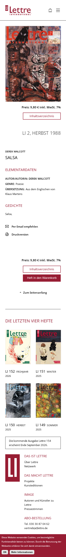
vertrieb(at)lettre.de (36, 528)
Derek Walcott (15, 151)
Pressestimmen (33, 509)
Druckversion (17, 234)
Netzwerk (30, 466)
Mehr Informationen (22, 552)
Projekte (29, 481)
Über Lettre (31, 462)
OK (5, 552)
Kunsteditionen (33, 485)
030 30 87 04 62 (39, 524)
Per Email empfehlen (21, 226)
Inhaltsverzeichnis (42, 116)
